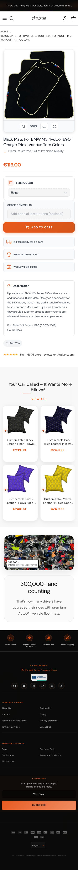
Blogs (4, 749)
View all (39, 399)
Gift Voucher (8, 761)
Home (4, 31)
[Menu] (4, 18)
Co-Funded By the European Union (39, 670)
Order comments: (19, 205)
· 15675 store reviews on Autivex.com (47, 354)
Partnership (45, 708)
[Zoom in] (44, 126)
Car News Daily (47, 749)
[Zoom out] (23, 126)
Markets (6, 714)
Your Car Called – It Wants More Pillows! (40, 387)
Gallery (43, 714)
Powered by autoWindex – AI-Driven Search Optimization (46, 855)
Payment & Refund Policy (14, 720)
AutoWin (21, 855)
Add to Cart (42, 227)
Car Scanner (8, 755)
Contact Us (45, 727)
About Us (6, 708)
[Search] (13, 18)
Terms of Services (11, 727)
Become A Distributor (50, 755)
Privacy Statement (49, 720)
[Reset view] (54, 126)
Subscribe (39, 805)
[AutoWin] (39, 18)
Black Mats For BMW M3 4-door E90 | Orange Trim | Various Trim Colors (36, 37)
